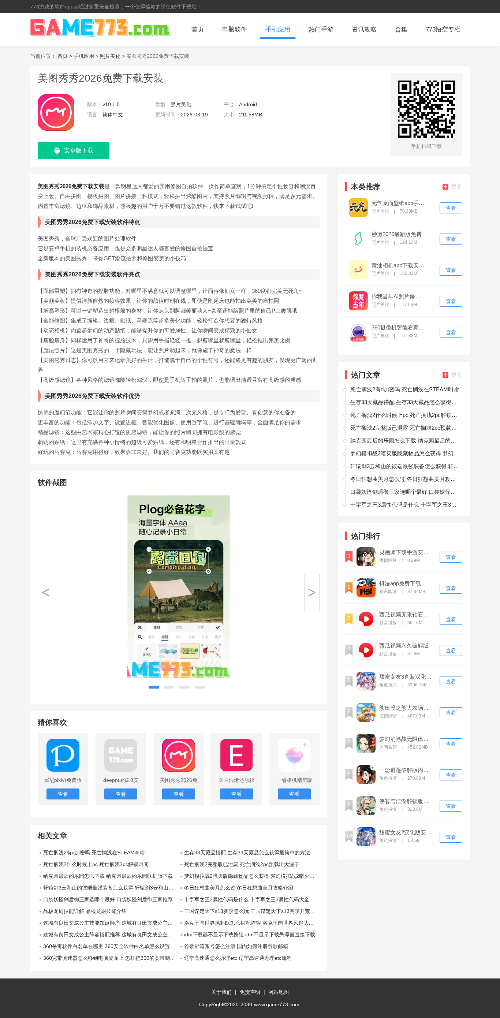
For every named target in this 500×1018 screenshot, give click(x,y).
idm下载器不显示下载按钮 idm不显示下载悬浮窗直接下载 (249, 934)
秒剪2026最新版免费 (397, 234)
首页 (197, 29)
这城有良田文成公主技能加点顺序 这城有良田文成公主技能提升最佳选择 (111, 923)
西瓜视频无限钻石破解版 (406, 615)
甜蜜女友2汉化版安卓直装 (406, 832)
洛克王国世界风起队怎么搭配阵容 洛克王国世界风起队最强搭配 (252, 923)
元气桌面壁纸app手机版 (399, 203)
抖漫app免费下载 (400, 583)
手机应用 (277, 29)
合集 (401, 29)
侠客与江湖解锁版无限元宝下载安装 (406, 801)
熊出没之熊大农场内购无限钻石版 (406, 708)
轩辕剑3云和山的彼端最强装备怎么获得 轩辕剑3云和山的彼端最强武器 (111, 888)
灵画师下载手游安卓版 (406, 552)
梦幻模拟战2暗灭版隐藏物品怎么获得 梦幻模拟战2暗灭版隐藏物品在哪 (252, 876)
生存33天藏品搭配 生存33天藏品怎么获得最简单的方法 (247, 852)
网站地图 (278, 992)
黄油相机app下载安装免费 (399, 265)
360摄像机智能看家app (399, 328)
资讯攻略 (364, 29)
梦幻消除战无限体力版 (406, 739)
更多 (456, 186)
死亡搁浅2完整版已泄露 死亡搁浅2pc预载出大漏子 (241, 864)
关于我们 (221, 992)
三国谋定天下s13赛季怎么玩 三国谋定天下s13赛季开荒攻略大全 (252, 911)
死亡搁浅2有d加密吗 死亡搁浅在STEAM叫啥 (94, 852)
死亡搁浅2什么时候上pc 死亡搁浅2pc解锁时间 (96, 864)
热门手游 (321, 29)
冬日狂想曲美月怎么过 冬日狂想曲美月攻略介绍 (238, 888)
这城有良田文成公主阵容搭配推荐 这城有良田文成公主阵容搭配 (111, 934)
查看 (451, 208)
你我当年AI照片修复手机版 (399, 296)
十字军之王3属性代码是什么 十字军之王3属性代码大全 (246, 899)
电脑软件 (234, 29)
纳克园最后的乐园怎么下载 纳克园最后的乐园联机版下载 (108, 876)
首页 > (65, 56)
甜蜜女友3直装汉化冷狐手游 (406, 677)
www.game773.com (276, 1004)
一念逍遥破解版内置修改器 (406, 770)
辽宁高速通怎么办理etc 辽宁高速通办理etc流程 (238, 958)
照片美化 (110, 56)
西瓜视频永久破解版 (404, 646)
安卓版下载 (78, 150)
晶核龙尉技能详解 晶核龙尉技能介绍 (85, 911)
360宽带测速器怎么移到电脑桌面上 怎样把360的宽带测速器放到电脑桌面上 (111, 958)
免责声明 (250, 992)
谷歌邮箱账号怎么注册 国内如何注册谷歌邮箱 (236, 946)
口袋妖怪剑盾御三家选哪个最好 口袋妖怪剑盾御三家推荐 (108, 899)
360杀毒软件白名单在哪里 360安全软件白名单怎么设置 (106, 946)
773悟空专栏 (443, 29)
